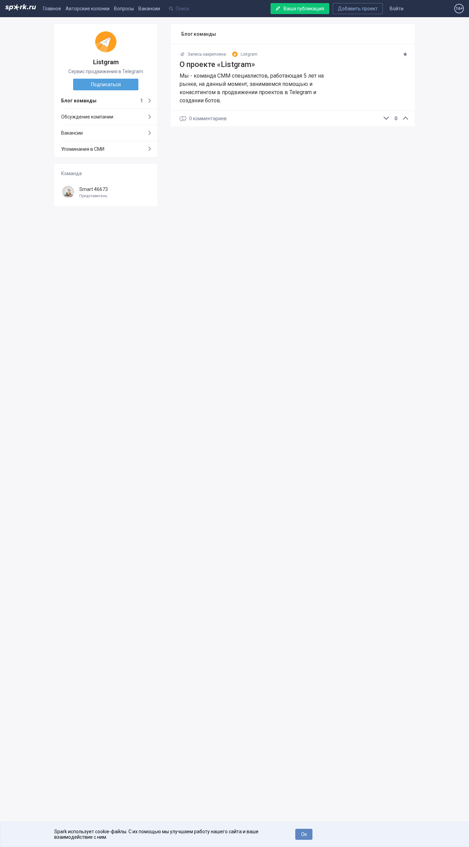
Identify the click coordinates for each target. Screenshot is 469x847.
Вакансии (149, 8)
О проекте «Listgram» (217, 64)
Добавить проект (358, 8)
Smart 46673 (93, 193)
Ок (304, 834)
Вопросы (124, 8)
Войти (396, 8)
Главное (52, 8)
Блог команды (102, 100)
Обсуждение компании (87, 117)
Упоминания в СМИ (82, 149)
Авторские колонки (88, 8)
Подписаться (106, 84)
